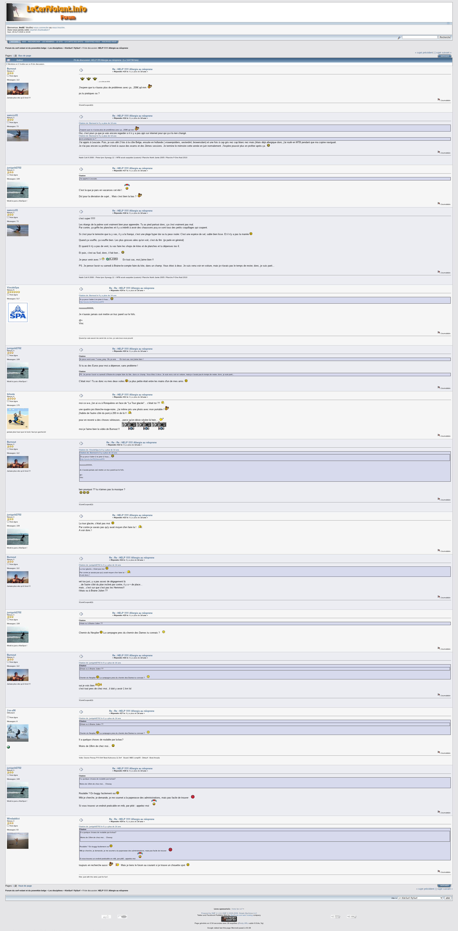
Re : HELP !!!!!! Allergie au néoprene (132, 69)
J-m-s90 (11, 710)
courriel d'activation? (40, 30)
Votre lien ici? (237, 909)
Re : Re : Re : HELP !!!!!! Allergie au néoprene (131, 442)
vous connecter (41, 27)
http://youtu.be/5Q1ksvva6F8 (92, 302)
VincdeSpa (13, 287)
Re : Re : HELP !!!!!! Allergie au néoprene (131, 288)
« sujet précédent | (424, 52)
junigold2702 (14, 167)
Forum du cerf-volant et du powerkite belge (25, 48)
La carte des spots (74, 42)
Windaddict (13, 818)
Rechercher (34, 42)
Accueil (14, 42)
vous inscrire (58, 27)
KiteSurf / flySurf (72, 48)
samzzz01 (12, 115)
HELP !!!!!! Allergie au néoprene (113, 48)
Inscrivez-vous (109, 42)
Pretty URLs (244, 923)
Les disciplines (55, 48)
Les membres (48, 42)
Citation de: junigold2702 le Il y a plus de (100, 565)
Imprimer (445, 56)
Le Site (59, 42)
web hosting (248, 915)
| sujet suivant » (443, 52)
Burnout (11, 68)
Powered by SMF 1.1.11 (211, 913)
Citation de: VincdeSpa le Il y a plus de (99, 450)
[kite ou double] (8, 748)
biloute (11, 394)
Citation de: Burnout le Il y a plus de (97, 123)
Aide (24, 42)
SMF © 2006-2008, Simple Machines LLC (240, 913)
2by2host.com (236, 915)
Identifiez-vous (92, 42)
